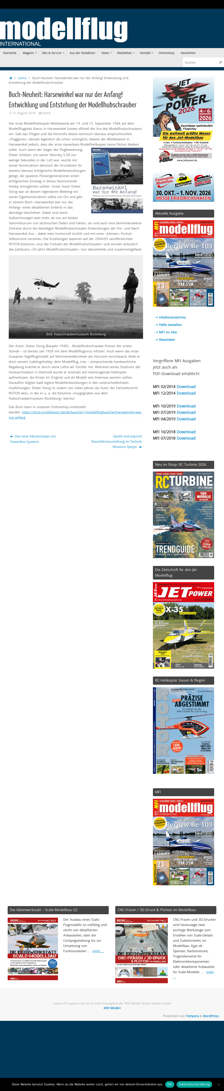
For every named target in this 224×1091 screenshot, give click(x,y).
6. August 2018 (24, 113)
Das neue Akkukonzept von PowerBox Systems (33, 439)
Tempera (192, 1016)
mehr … (98, 951)
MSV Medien (112, 1008)
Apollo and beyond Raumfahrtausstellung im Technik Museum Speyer (116, 441)
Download (186, 386)
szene (22, 78)
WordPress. (211, 1016)
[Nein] (218, 1084)
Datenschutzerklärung (194, 1084)
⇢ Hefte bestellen (168, 324)
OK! (169, 1084)
